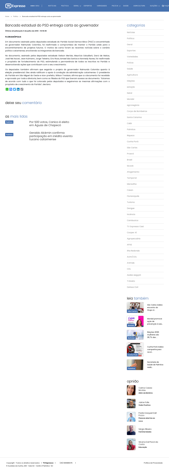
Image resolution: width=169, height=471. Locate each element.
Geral (76, 6)
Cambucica (132, 220)
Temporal (132, 178)
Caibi (129, 123)
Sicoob (130, 165)
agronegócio (133, 105)
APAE (129, 244)
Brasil (129, 159)
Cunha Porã (132, 141)
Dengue (130, 208)
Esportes (88, 6)
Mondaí (130, 99)
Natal (129, 93)
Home (7, 16)
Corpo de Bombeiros (137, 111)
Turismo (131, 202)
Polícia (115, 6)
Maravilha (131, 184)
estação (131, 87)
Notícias (52, 6)
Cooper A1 (132, 232)
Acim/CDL (132, 256)
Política (65, 6)
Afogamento (133, 171)
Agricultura (139, 6)
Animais (130, 262)
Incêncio (131, 214)
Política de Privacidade (153, 463)
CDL (129, 268)
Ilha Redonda (133, 250)
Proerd (130, 153)
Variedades (102, 6)
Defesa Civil (132, 287)
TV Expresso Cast (135, 226)
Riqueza (130, 135)
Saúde (126, 6)
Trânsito (131, 281)
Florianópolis (133, 196)
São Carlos (132, 147)
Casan (130, 190)
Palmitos (131, 129)
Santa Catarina (134, 117)
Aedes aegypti (134, 275)
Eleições (131, 80)
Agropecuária (133, 238)
